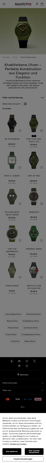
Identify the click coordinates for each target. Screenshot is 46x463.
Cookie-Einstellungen (23, 459)
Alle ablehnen (12, 451)
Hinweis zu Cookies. (18, 444)
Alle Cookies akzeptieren (34, 451)
